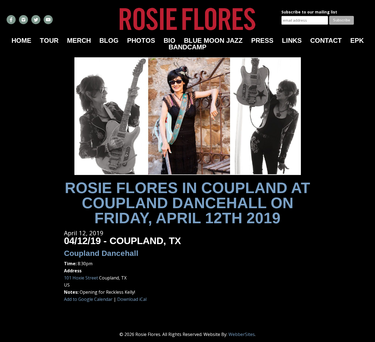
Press (262, 40)
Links (292, 40)
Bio (169, 40)
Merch (79, 40)
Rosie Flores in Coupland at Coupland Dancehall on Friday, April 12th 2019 (187, 203)
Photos (141, 40)
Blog (109, 40)
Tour (49, 40)
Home (21, 40)
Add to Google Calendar (88, 299)
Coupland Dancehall (101, 253)
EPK (357, 40)
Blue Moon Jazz (213, 40)
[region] (187, 116)
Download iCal (132, 299)
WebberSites (241, 334)
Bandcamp (187, 47)
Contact (326, 40)
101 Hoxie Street (81, 278)
